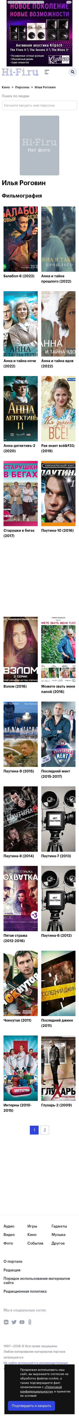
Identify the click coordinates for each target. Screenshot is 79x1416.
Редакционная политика (25, 1291)
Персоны (22, 87)
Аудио (9, 1226)
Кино (6, 87)
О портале (13, 1261)
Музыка (58, 1235)
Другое (58, 1243)
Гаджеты (59, 1226)
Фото (8, 1243)
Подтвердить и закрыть (31, 1406)
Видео (9, 1235)
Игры (32, 1226)
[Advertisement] (36, 578)
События (35, 1243)
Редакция (12, 1270)
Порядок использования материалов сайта (37, 1281)
